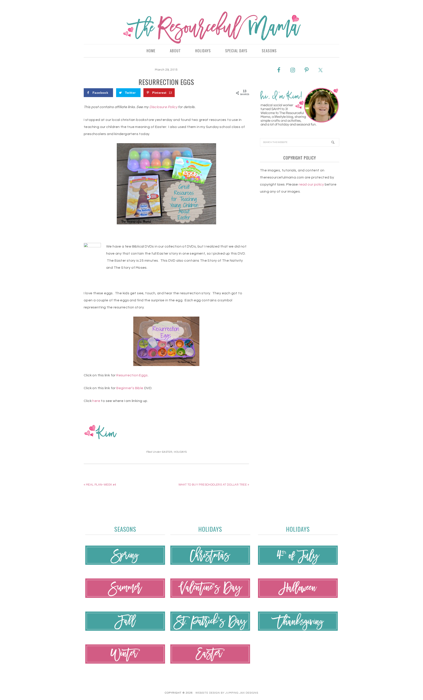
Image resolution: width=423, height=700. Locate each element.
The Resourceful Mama (211, 27)
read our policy (311, 184)
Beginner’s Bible (129, 388)
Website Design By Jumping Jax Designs (226, 692)
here (96, 401)
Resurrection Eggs (132, 375)
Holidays (180, 451)
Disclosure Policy (163, 107)
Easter (167, 451)
